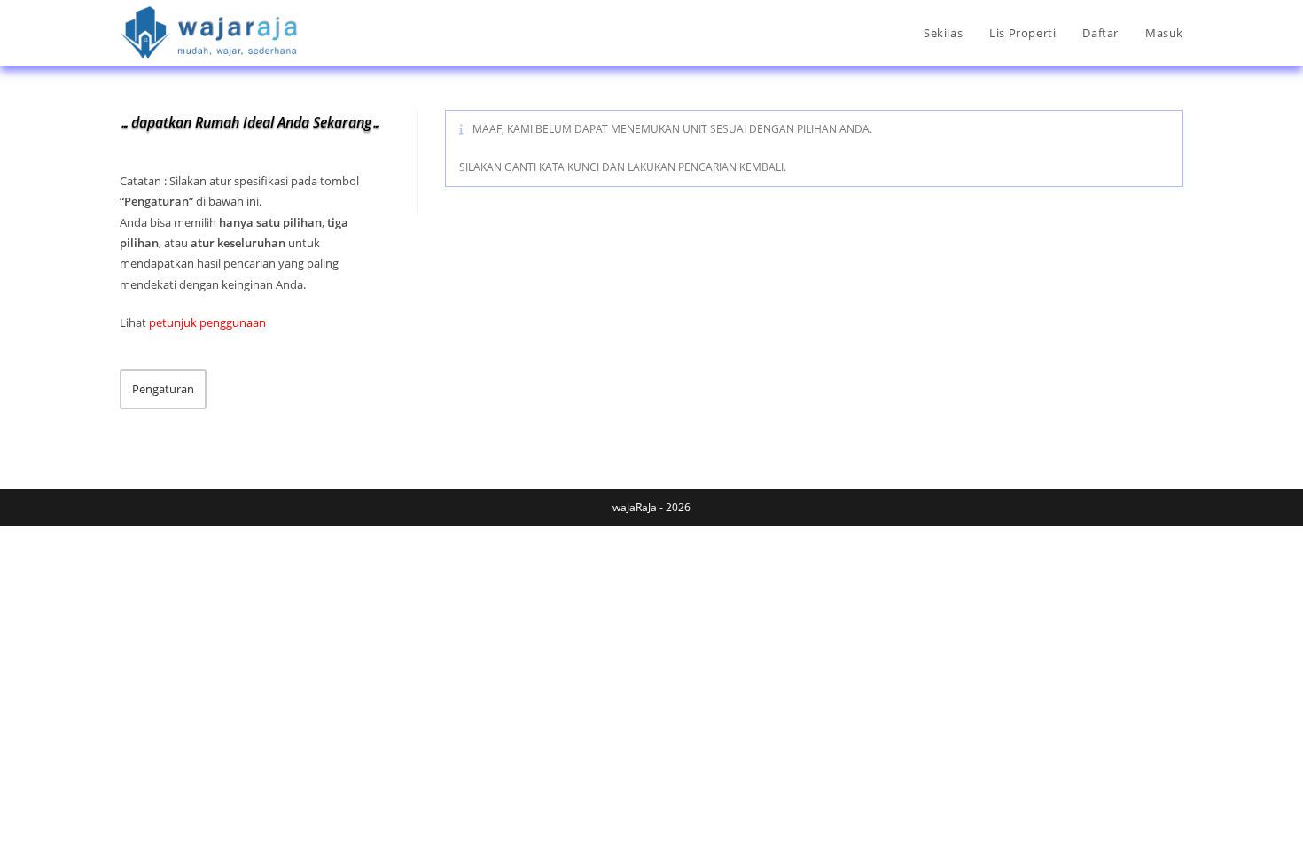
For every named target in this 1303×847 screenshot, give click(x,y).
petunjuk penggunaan (207, 322)
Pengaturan (163, 389)
